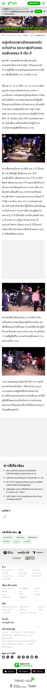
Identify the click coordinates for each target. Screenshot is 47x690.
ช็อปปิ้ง (5, 619)
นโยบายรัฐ (22, 573)
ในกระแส (35, 570)
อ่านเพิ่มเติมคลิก (20, 11)
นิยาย (4, 594)
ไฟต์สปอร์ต (6, 610)
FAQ (17, 635)
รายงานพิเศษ (7, 588)
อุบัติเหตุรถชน (30, 537)
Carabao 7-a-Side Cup (27, 613)
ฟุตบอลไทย (22, 607)
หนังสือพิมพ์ (22, 588)
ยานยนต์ (21, 576)
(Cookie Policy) (9, 14)
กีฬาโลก (21, 610)
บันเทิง (4, 591)
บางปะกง (16, 541)
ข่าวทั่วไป (25, 541)
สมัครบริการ (34, 3)
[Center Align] (44, 11)
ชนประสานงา (7, 537)
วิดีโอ (20, 594)
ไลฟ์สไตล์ (5, 597)
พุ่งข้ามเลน (19, 537)
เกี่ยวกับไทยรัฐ (27, 632)
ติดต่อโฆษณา (38, 641)
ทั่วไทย (27, 35)
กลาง (33, 35)
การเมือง (5, 573)
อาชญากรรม (6, 576)
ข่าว (21, 35)
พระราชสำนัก (6, 570)
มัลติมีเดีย (21, 597)
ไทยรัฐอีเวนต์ (7, 623)
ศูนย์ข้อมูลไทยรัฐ (8, 635)
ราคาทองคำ (36, 576)
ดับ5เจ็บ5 (6, 541)
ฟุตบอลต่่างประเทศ (8, 607)
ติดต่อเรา (27, 641)
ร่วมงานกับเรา (15, 632)
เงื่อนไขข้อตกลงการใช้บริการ (12, 641)
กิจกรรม (5, 632)
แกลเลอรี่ (5, 613)
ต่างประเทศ (36, 573)
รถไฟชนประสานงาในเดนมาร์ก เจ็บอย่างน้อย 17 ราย (24, 478)
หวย (35, 591)
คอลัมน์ (36, 588)
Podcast (37, 594)
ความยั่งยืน (6, 579)
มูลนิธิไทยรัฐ (39, 632)
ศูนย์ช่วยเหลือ (26, 635)
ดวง (20, 591)
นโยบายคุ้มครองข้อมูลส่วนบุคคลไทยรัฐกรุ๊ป (17, 638)
